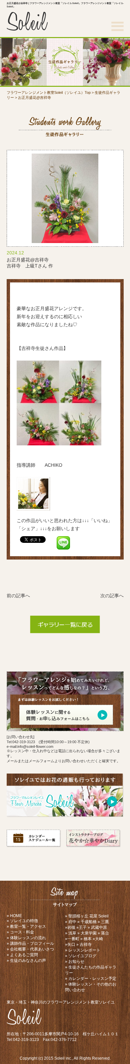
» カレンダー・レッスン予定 (90, 978)
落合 (105, 933)
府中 (72, 921)
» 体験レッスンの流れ (26, 937)
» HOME (14, 915)
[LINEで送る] (63, 539)
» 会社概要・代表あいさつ (30, 949)
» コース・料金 (20, 932)
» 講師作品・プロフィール (30, 943)
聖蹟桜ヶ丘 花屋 (82, 916)
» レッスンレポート (82, 950)
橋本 (88, 938)
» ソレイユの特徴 (22, 920)
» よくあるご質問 (22, 954)
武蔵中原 (99, 927)
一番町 (73, 938)
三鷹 (105, 921)
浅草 (72, 933)
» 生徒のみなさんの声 (26, 960)
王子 (83, 927)
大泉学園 (89, 933)
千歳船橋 (89, 921)
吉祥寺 (86, 944)
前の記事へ (18, 595)
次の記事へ (112, 595)
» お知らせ (74, 961)
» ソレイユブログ (80, 955)
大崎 (99, 938)
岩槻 (71, 927)
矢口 (71, 944)
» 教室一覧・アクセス (26, 926)
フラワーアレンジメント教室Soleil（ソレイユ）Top (49, 92)
